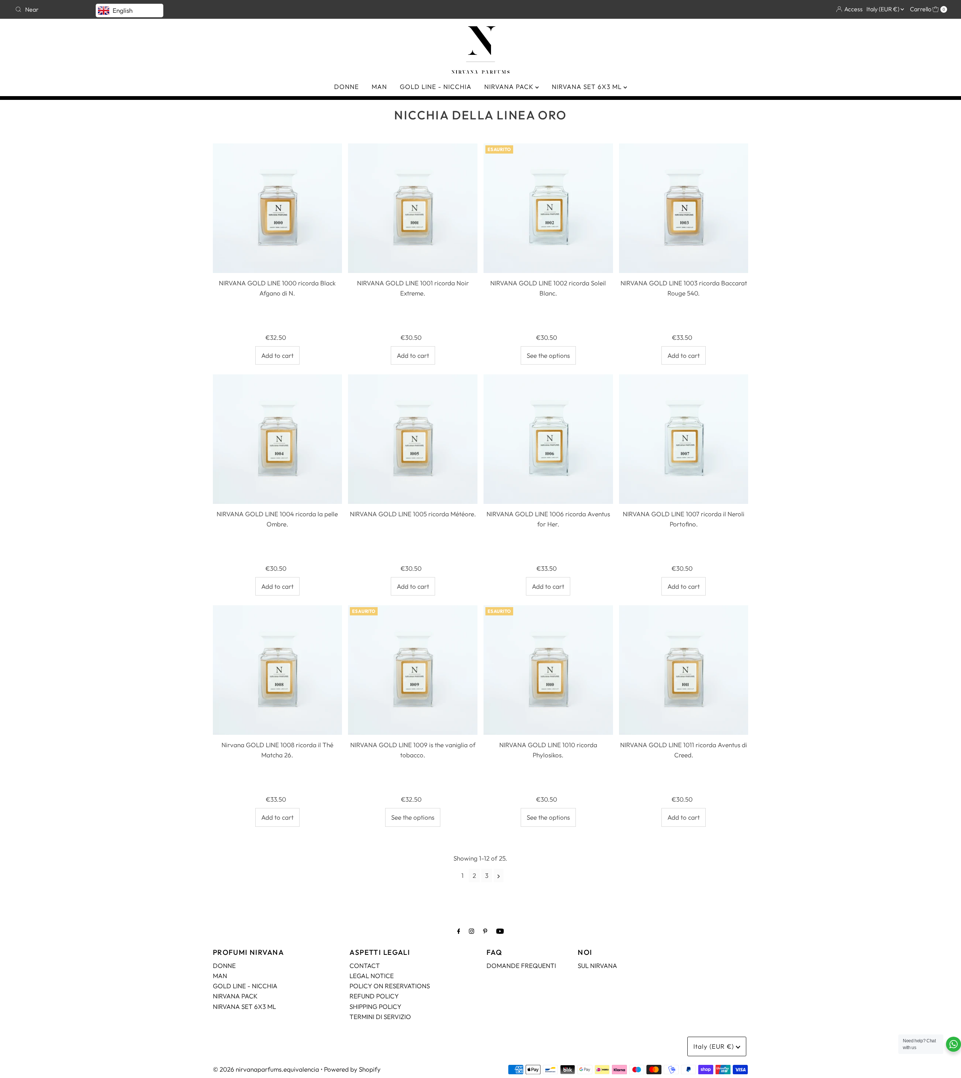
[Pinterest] (485, 931)
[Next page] (499, 875)
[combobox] (244, 9)
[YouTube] (500, 931)
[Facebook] (458, 931)
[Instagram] (471, 931)
